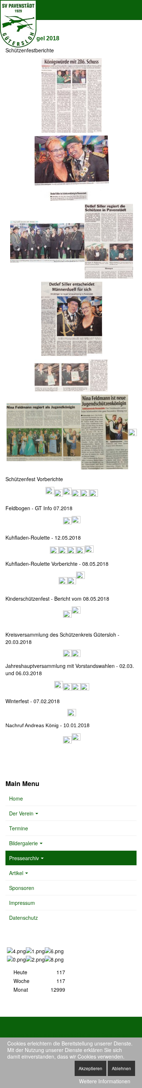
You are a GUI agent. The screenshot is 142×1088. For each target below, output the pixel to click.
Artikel (16, 873)
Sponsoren (21, 887)
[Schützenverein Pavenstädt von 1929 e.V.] (18, 10)
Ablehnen (121, 1068)
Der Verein (21, 813)
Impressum (22, 902)
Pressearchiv (24, 858)
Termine (18, 828)
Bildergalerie (23, 843)
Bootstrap (14, 1034)
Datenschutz (23, 917)
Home (16, 798)
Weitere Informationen (104, 1081)
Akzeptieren (90, 1068)
